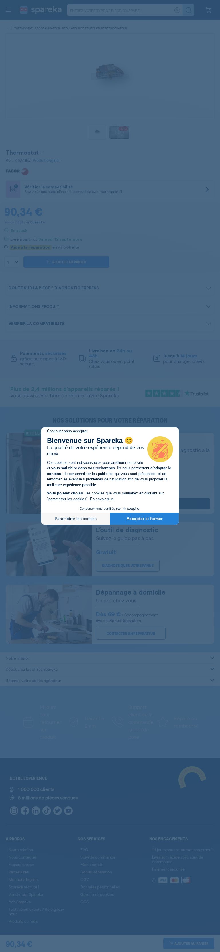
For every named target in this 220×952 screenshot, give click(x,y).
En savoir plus (102, 499)
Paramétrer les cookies (76, 518)
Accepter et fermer (144, 518)
